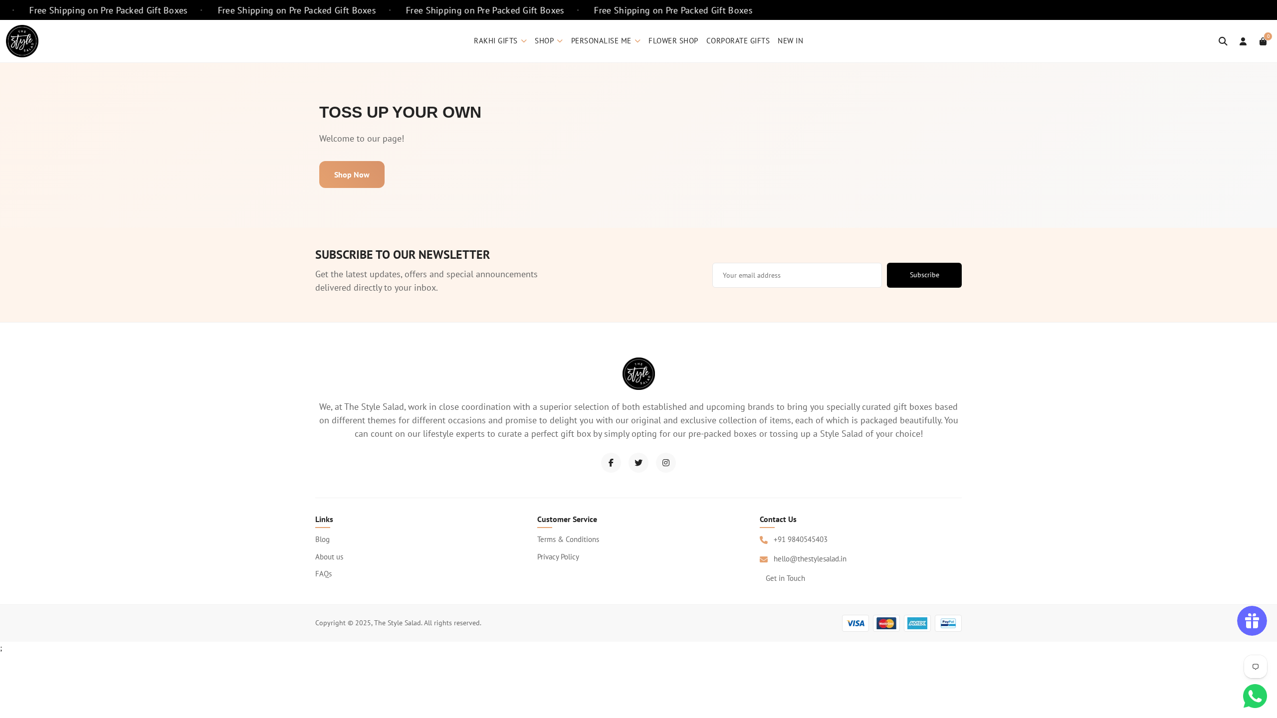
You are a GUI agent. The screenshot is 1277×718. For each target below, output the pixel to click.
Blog (322, 539)
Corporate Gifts (738, 40)
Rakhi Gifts (496, 40)
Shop (544, 40)
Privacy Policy (558, 556)
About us (329, 556)
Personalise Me (601, 40)
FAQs (323, 573)
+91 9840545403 (801, 539)
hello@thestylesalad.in (810, 558)
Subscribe (924, 274)
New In (790, 40)
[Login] (1243, 41)
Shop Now (352, 175)
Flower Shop (673, 40)
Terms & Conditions (568, 539)
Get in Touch (785, 578)
